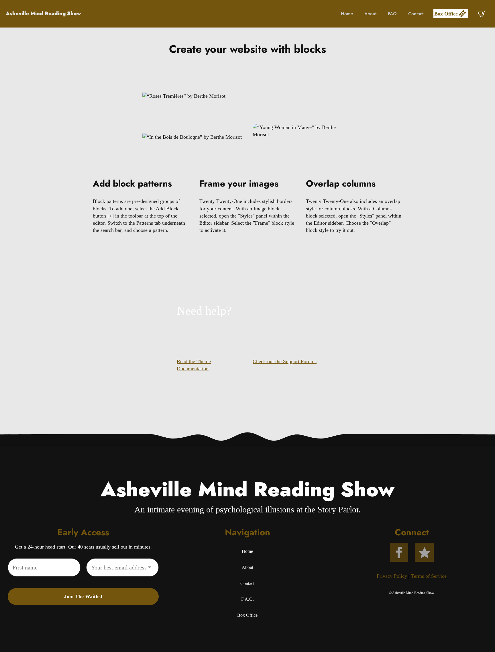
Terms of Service (429, 576)
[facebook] (399, 552)
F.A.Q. (247, 599)
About (370, 13)
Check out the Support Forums (285, 361)
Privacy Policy (392, 576)
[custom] (424, 552)
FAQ (392, 13)
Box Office (247, 615)
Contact (415, 13)
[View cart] (481, 13)
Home (347, 13)
